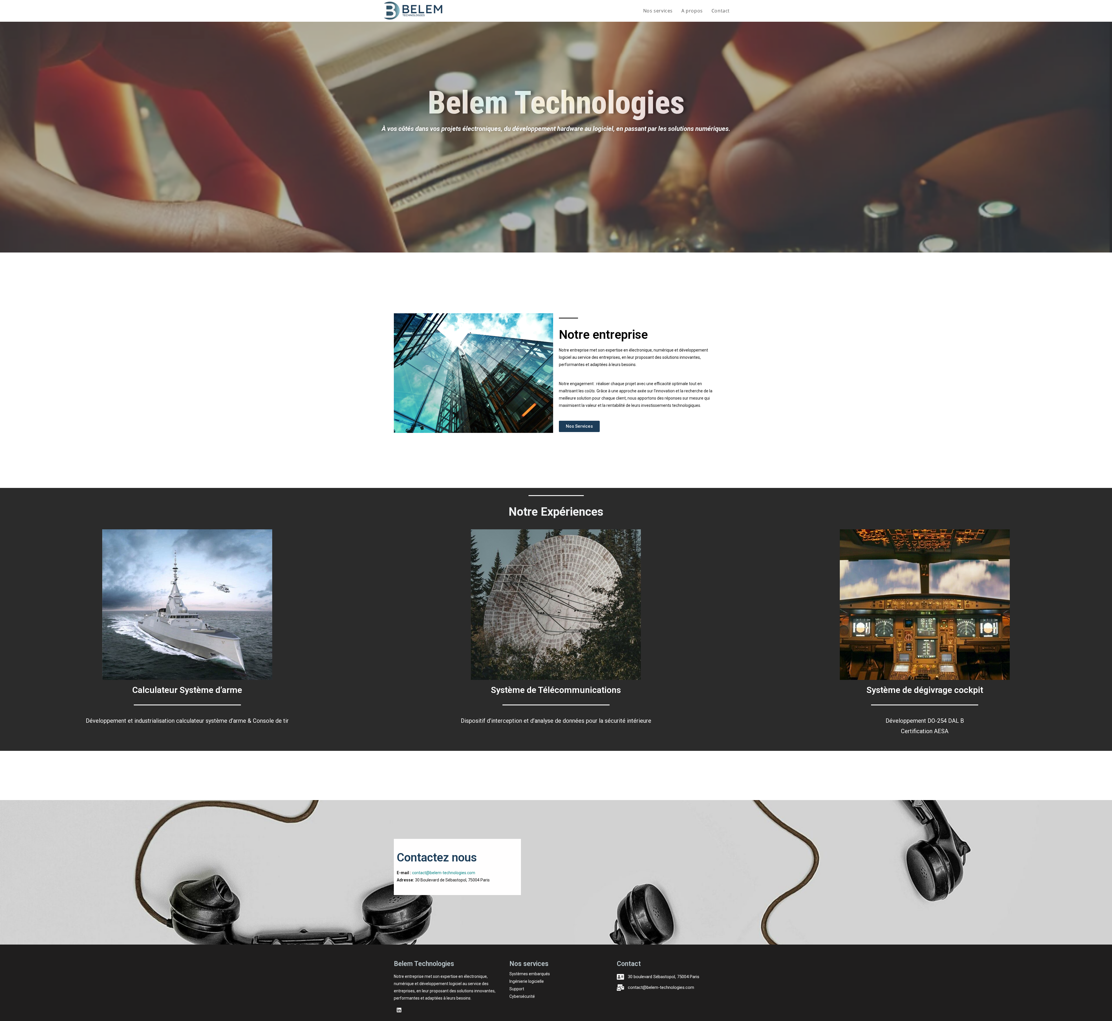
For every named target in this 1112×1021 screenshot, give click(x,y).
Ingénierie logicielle (526, 981)
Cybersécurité (522, 996)
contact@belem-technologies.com (443, 872)
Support (516, 989)
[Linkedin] (399, 1010)
